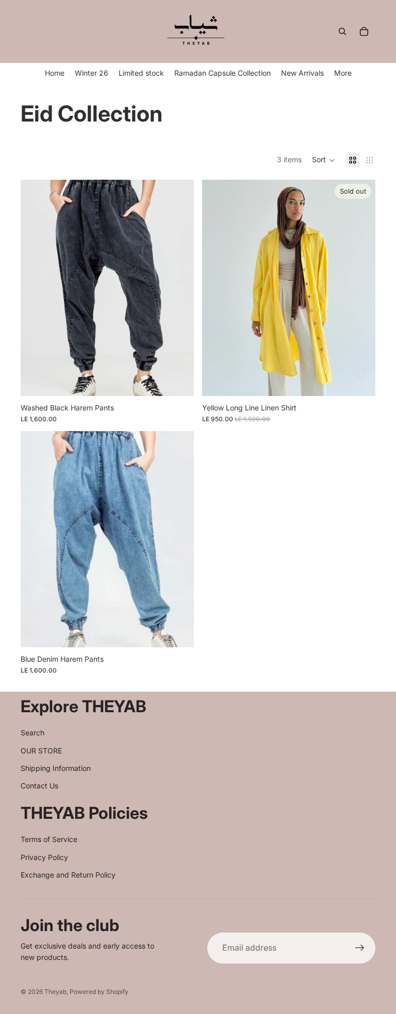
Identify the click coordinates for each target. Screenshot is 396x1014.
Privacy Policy (44, 857)
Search (32, 732)
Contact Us (39, 785)
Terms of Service (49, 839)
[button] (323, 160)
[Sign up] (360, 948)
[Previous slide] (217, 288)
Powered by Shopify (99, 991)
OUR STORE (41, 750)
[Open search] (342, 31)
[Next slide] (359, 288)
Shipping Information (56, 768)
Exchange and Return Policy (68, 874)
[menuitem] (343, 73)
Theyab (55, 991)
